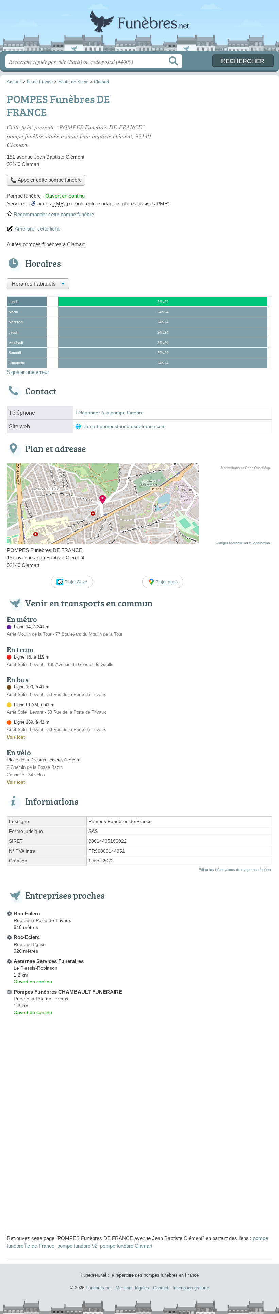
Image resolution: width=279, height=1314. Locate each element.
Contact (160, 1288)
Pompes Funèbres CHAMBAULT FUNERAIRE (68, 992)
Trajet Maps (167, 582)
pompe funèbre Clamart (126, 1246)
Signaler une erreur (28, 372)
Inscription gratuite (191, 1288)
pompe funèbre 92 (77, 1246)
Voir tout (16, 737)
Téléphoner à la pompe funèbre (109, 412)
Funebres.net (139, 28)
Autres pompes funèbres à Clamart (46, 244)
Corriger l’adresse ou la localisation (243, 543)
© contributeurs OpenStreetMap (245, 468)
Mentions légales (132, 1288)
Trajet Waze (76, 582)
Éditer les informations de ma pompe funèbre (235, 870)
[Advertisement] (215, 138)
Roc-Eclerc (27, 913)
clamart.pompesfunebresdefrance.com (124, 426)
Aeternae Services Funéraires (49, 961)
